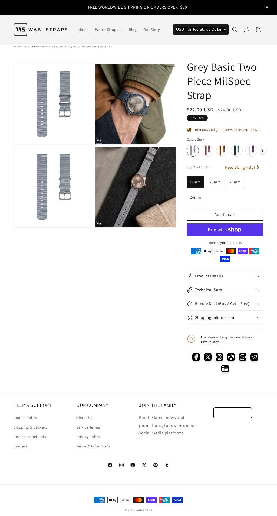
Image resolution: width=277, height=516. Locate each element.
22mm (235, 182)
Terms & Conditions (93, 446)
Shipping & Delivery (30, 427)
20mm (215, 182)
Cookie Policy (25, 417)
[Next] (262, 150)
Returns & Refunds (30, 436)
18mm (195, 182)
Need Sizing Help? (240, 167)
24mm (195, 197)
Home (17, 46)
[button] (109, 29)
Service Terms (88, 427)
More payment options (225, 243)
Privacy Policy (88, 436)
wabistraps (144, 510)
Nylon (27, 46)
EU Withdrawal (232, 413)
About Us (84, 417)
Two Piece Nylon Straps (48, 46)
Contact (20, 446)
